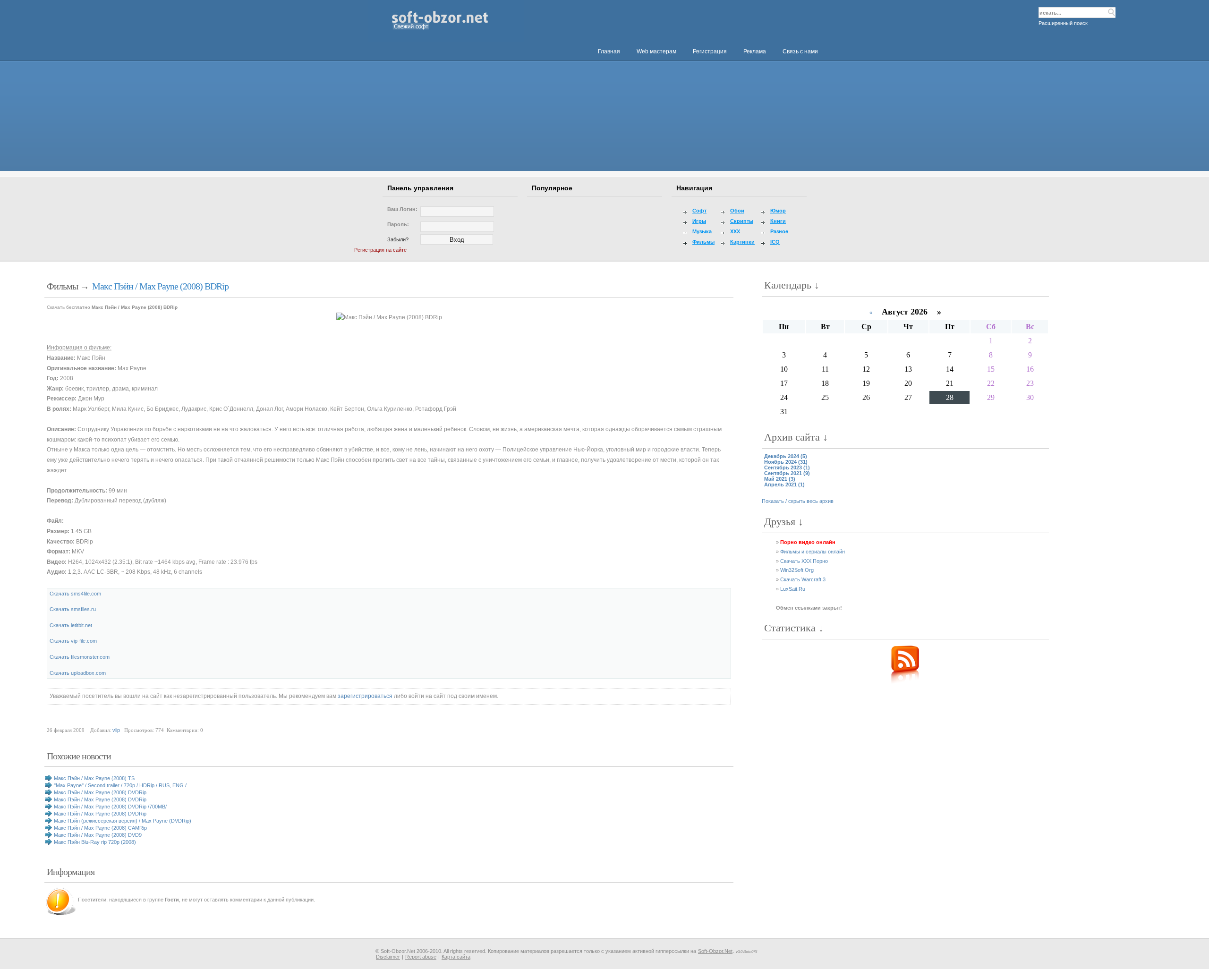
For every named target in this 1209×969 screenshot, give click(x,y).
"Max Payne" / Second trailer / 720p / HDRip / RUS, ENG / (120, 785)
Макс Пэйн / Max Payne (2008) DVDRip (100, 792)
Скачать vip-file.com (73, 641)
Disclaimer (388, 957)
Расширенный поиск (1063, 23)
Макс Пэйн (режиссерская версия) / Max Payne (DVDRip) (122, 821)
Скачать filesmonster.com (80, 657)
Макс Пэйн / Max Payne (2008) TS (94, 778)
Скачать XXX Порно (804, 561)
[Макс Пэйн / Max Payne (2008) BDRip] (389, 318)
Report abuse (420, 957)
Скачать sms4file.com (75, 593)
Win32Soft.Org (797, 570)
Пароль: (398, 224)
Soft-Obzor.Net (715, 951)
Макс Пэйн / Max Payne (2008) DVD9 (98, 835)
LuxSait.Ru (792, 589)
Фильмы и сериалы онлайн (812, 551)
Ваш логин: (402, 209)
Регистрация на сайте (380, 250)
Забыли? (398, 239)
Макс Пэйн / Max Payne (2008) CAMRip (100, 828)
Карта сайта (456, 957)
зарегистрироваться (365, 696)
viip (116, 730)
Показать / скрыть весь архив (798, 501)
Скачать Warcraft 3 (803, 579)
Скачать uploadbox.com (78, 673)
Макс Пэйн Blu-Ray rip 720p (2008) (95, 842)
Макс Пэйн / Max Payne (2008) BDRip (160, 286)
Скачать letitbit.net (71, 625)
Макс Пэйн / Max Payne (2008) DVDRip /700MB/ (110, 806)
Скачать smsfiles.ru (73, 609)
